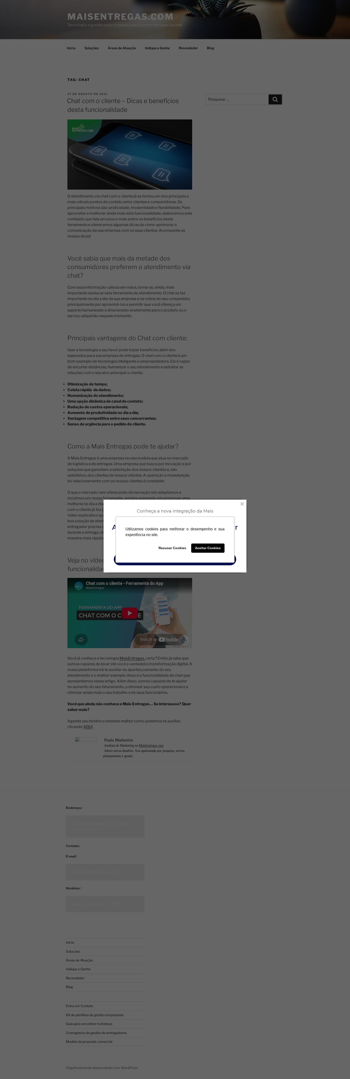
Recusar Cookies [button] (172, 548)
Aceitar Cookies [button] (208, 548)
